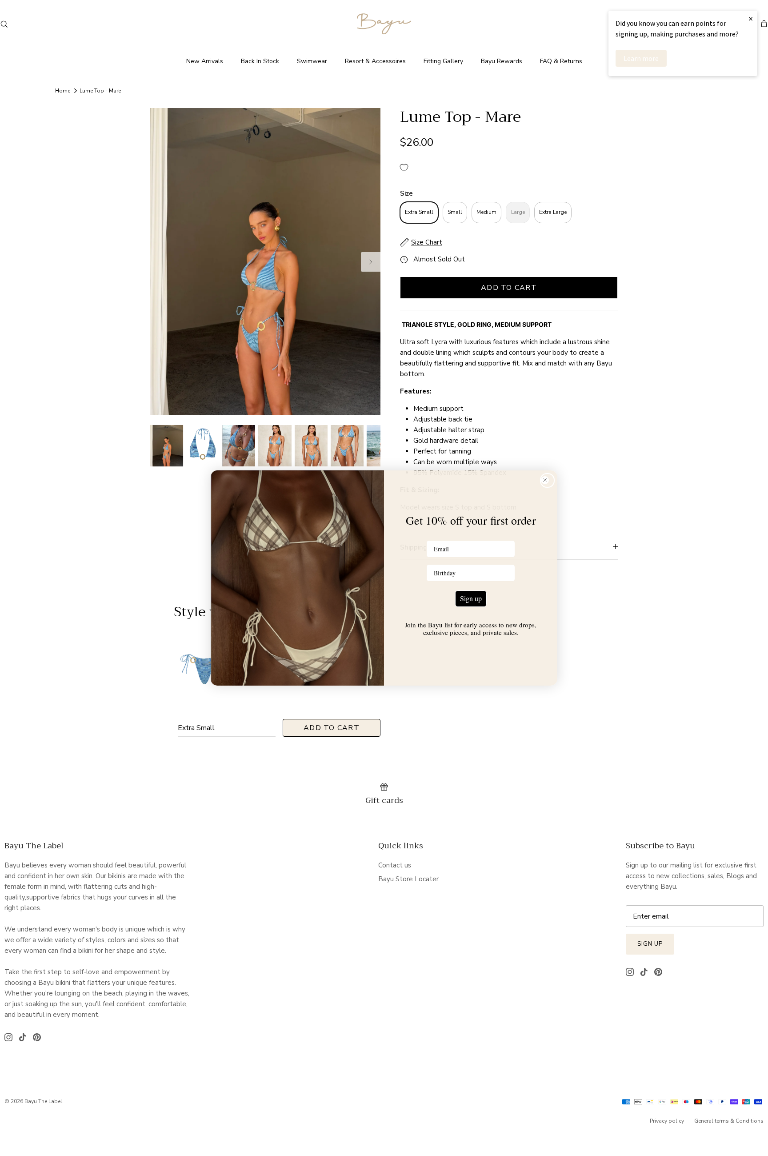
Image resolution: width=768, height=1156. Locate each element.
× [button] (750, 18)
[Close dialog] (547, 480)
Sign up (471, 598)
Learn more (641, 58)
